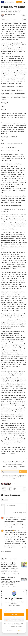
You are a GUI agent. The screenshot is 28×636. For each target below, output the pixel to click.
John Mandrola (11, 584)
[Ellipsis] (26, 517)
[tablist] (7, 499)
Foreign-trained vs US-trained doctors (8, 578)
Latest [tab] (6, 558)
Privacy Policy (19, 626)
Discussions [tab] (12, 558)
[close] (23, 591)
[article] (14, 568)
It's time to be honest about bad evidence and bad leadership (9, 569)
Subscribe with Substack (15, 620)
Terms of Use (21, 475)
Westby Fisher (8, 517)
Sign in (25, 2)
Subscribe (19, 2)
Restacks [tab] (11, 500)
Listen (24, 15)
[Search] (25, 558)
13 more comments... (6, 551)
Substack (6, 633)
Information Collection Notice (16, 476)
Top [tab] (3, 558)
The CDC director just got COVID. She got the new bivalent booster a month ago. (9, 564)
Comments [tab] (4, 500)
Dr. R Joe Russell (8, 530)
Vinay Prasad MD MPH (10, 14)
